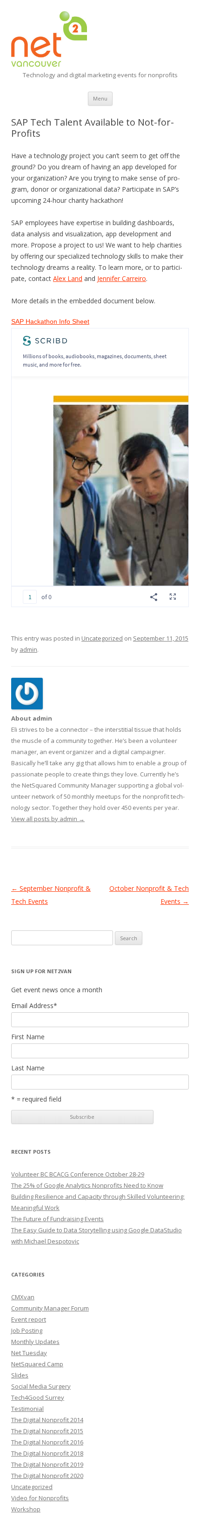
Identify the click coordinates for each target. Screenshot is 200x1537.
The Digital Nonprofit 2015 (47, 1431)
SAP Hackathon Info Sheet (50, 321)
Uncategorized (102, 638)
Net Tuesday (29, 1353)
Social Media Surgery (41, 1386)
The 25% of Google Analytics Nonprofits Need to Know (87, 1185)
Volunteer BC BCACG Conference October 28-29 (77, 1174)
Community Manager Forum (50, 1308)
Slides (19, 1375)
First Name (28, 1037)
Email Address (34, 1005)
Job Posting (26, 1330)
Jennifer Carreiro (121, 278)
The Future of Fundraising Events (57, 1219)
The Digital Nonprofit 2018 (47, 1453)
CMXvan (22, 1297)
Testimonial (27, 1408)
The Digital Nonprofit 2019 (47, 1464)
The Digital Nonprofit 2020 (47, 1475)
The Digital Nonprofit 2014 (47, 1420)
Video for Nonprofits (40, 1498)
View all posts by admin (48, 819)
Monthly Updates (35, 1341)
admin (28, 649)
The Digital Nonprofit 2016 (47, 1442)
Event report (28, 1319)
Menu (100, 98)
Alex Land (67, 278)
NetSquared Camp (37, 1364)
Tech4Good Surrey (37, 1397)
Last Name (28, 1068)
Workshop (25, 1509)
